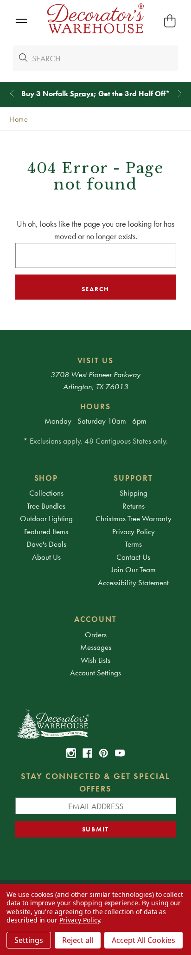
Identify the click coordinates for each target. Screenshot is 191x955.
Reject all (77, 940)
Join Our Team (133, 569)
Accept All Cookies (143, 940)
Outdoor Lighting (46, 518)
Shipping (133, 493)
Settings (28, 940)
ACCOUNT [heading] (95, 619)
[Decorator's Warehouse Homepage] (96, 723)
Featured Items (46, 531)
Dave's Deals (46, 544)
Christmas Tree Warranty (134, 518)
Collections (46, 493)
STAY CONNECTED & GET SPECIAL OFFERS (95, 782)
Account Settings (95, 672)
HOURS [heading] (95, 406)
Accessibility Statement (133, 582)
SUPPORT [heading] (133, 478)
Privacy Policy (133, 531)
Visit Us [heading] (95, 360)
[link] (71, 753)
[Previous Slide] (11, 93)
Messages (95, 647)
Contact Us (133, 557)
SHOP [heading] (46, 478)
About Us (46, 557)
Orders (96, 634)
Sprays (82, 93)
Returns (133, 506)
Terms (133, 544)
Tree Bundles (46, 506)
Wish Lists (95, 660)
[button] (21, 21)
